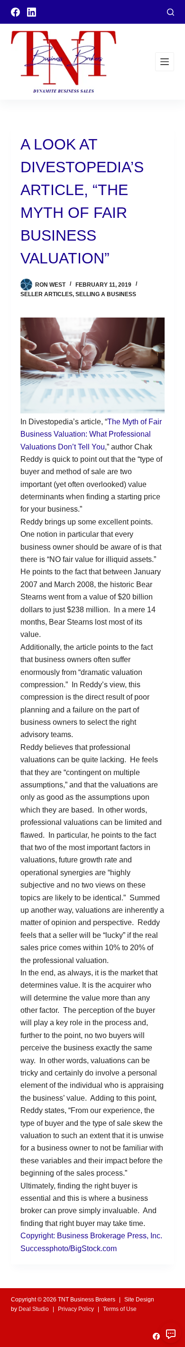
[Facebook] (15, 12)
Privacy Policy (76, 1309)
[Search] (170, 12)
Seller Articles (46, 294)
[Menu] (164, 61)
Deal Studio (33, 1309)
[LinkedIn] (31, 12)
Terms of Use (120, 1309)
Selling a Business (105, 294)
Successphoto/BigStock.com (68, 1248)
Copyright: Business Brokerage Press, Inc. (91, 1236)
